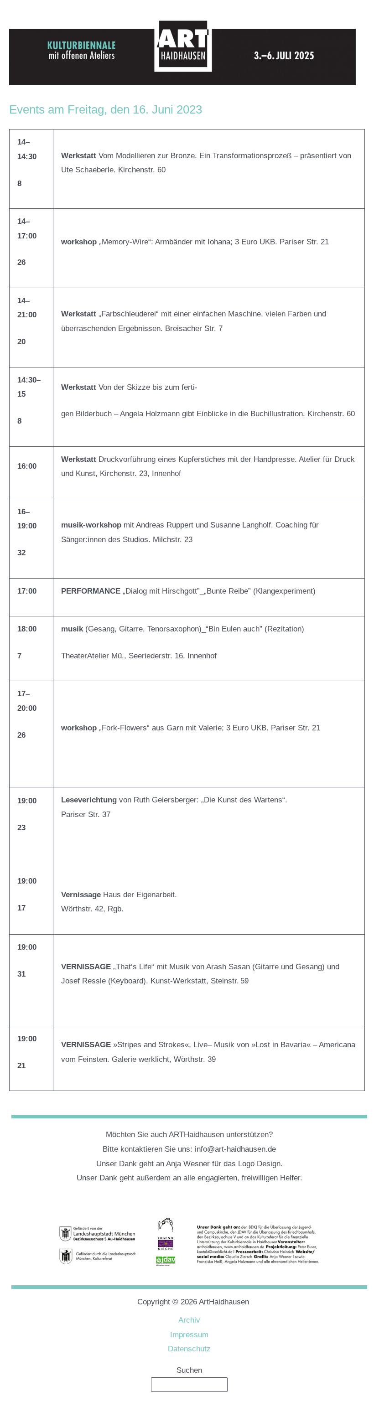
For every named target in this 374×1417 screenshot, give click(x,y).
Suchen (189, 1370)
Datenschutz (189, 1349)
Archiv (189, 1320)
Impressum (189, 1334)
